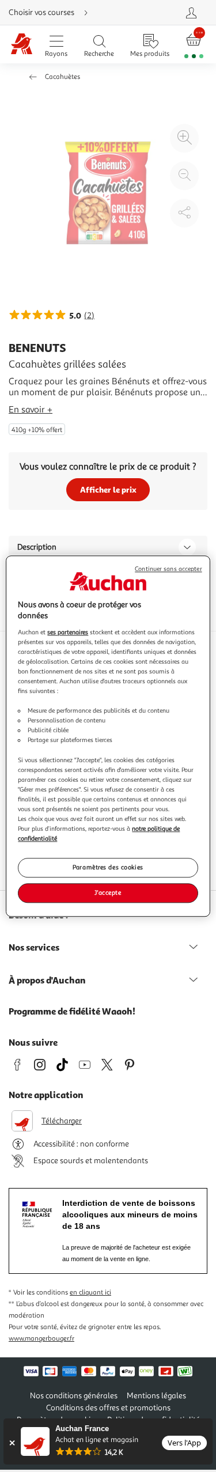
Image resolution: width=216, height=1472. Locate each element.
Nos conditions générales (74, 1396)
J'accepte (107, 892)
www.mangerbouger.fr (41, 1338)
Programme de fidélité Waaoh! (72, 1011)
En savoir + (30, 409)
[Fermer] (12, 1443)
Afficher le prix (108, 489)
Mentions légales (156, 1396)
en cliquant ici (90, 1292)
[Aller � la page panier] (193, 44)
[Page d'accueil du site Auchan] (21, 44)
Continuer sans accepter (168, 569)
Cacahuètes (62, 77)
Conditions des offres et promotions (108, 1408)
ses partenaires (67, 632)
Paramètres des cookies (108, 867)
